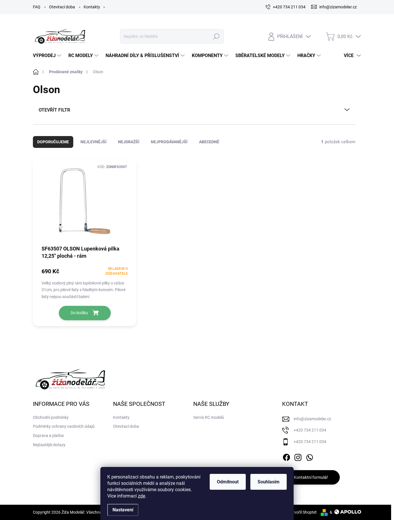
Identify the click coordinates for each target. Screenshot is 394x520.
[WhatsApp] (309, 456)
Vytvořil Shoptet (302, 512)
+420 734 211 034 (310, 430)
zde (141, 496)
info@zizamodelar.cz (312, 419)
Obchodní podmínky (51, 417)
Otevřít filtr (54, 110)
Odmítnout (228, 482)
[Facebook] (286, 456)
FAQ (36, 7)
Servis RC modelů (208, 417)
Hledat (216, 36)
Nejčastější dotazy (49, 444)
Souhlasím (268, 482)
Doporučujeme (53, 142)
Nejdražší (128, 142)
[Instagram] (298, 456)
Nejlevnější (93, 142)
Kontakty (92, 7)
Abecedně (209, 142)
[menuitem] (48, 55)
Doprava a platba (48, 435)
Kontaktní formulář (311, 477)
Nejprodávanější (169, 142)
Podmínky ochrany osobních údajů (64, 426)
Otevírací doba (62, 7)
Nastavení (122, 510)
